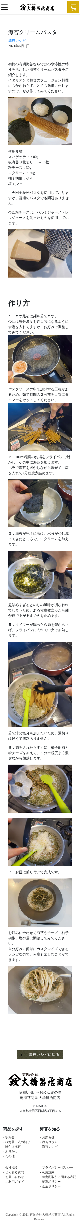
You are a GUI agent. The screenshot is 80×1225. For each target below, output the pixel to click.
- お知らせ (47, 1137)
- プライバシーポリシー (56, 1167)
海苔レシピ (17, 41)
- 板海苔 (9, 1137)
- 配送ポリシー (52, 1181)
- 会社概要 (10, 1167)
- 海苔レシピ (49, 1146)
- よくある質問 (13, 1172)
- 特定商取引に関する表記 (58, 1177)
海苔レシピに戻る (44, 1054)
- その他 (9, 1156)
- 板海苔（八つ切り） (18, 1142)
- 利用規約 (47, 1172)
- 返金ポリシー (52, 1186)
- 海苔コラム (49, 1142)
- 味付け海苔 (12, 1146)
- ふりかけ (10, 1151)
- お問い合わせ (13, 1177)
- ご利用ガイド (13, 1181)
